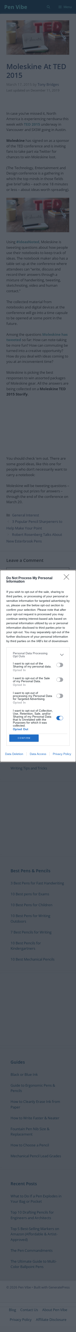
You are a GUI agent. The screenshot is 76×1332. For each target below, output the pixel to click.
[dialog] (38, 666)
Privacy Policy (62, 754)
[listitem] (38, 655)
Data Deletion (14, 754)
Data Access (38, 754)
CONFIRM (24, 738)
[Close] (68, 578)
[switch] (59, 665)
